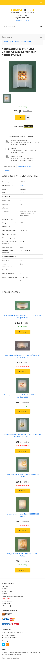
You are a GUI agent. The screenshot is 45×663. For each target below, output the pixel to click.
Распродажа (6, 598)
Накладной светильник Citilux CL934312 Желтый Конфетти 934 (22, 316)
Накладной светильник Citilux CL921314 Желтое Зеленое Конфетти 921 (22, 435)
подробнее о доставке (18, 144)
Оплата (4, 589)
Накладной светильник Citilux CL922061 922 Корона (22, 515)
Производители (7, 601)
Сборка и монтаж (24, 166)
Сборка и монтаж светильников (12, 596)
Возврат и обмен (7, 591)
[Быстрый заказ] (27, 117)
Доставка (5, 586)
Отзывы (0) (7, 170)
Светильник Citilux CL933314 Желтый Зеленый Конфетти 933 (22, 356)
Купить (23, 332)
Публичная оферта (8, 606)
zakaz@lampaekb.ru (10, 637)
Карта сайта (6, 603)
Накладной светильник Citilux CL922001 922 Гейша (22, 555)
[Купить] (20, 117)
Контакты (5, 594)
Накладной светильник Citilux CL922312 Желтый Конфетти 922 (22, 396)
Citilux (21, 185)
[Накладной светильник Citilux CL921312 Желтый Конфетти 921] (22, 76)
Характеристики (9, 166)
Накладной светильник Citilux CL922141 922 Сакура (22, 475)
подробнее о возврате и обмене (22, 160)
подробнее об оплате (18, 152)
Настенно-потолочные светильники (20, 41)
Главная (5, 41)
